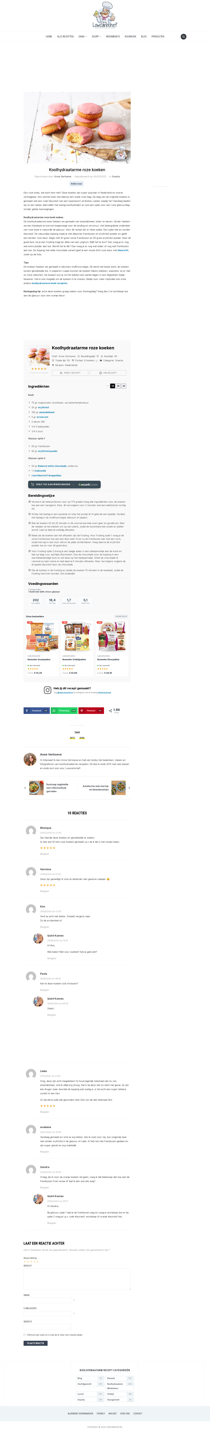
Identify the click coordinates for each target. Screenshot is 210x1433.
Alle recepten (65, 36)
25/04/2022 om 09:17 (57, 1201)
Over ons (125, 1413)
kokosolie (40, 470)
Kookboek (130, 36)
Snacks (116, 176)
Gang (81, 36)
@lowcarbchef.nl (65, 692)
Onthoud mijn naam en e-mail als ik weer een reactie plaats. (55, 1335)
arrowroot (42, 417)
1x (112, 386)
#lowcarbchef (104, 692)
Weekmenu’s (113, 36)
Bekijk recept (76, 184)
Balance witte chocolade (52, 466)
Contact (137, 1413)
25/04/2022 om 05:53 (50, 1172)
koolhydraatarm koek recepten (49, 283)
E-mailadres (30, 1308)
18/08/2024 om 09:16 (50, 978)
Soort (95, 36)
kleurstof (123, 250)
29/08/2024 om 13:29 (50, 911)
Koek (82, 738)
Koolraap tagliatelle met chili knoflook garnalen (57, 788)
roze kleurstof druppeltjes (46, 475)
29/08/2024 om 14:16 (57, 940)
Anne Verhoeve (62, 176)
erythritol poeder (48, 451)
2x (118, 386)
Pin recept (110, 372)
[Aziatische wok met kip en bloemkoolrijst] (118, 787)
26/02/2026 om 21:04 (50, 833)
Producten (158, 36)
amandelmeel (46, 412)
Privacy (101, 1413)
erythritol (43, 407)
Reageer (44, 853)
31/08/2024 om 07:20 (50, 874)
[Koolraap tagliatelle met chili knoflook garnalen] (36, 787)
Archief (113, 1413)
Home (49, 36)
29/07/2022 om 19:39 (50, 1132)
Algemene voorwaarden (80, 1413)
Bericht (28, 1265)
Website (28, 1321)
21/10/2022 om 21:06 (50, 1076)
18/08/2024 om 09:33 (57, 1003)
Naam (26, 1295)
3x (124, 386)
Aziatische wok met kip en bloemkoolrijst (96, 788)
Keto (72, 738)
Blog (144, 36)
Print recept (72, 372)
